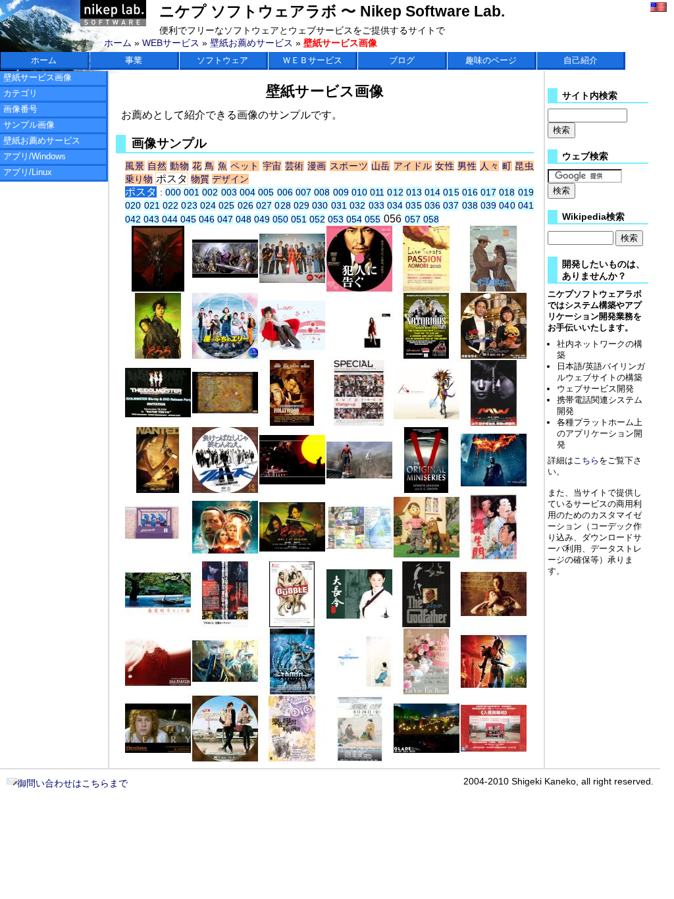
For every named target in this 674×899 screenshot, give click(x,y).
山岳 (380, 166)
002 (210, 192)
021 (152, 205)
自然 (157, 166)
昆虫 (524, 166)
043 (151, 219)
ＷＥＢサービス (312, 60)
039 (488, 205)
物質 (200, 179)
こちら (586, 460)
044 (170, 219)
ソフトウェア (222, 60)
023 (189, 205)
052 (317, 219)
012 (395, 192)
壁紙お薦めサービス (251, 43)
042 (133, 219)
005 (266, 192)
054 (354, 219)
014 (432, 192)
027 (264, 205)
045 (188, 219)
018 (507, 192)
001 (191, 192)
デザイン (230, 179)
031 (339, 205)
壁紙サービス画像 (37, 77)
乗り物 (139, 179)
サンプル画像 (29, 125)
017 (488, 192)
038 (470, 205)
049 (262, 219)
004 (247, 192)
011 (377, 192)
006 (285, 192)
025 (226, 205)
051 (299, 219)
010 (359, 192)
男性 (467, 166)
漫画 (316, 166)
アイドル (413, 166)
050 (280, 219)
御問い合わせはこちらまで (72, 783)
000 (173, 192)
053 (336, 219)
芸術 (294, 166)
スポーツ (349, 166)
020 (133, 205)
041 (526, 205)
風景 (134, 166)
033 (376, 205)
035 (413, 205)
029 (301, 205)
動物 (179, 166)
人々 (489, 166)
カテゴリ (20, 93)
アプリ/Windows (34, 156)
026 (245, 205)
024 (208, 205)
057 (413, 219)
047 (225, 219)
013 (414, 192)
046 (207, 219)
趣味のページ (491, 60)
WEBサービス (170, 43)
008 (322, 192)
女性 (444, 166)
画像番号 (20, 109)
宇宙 (272, 166)
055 (372, 219)
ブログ (402, 60)
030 (320, 205)
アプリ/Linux (27, 172)
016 (470, 192)
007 (303, 192)
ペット (244, 166)
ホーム (118, 43)
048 (243, 219)
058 (431, 219)
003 (229, 192)
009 (341, 192)
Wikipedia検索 (593, 217)
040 (507, 205)
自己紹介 (580, 60)
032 (357, 205)
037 (451, 205)
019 (526, 192)
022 (170, 205)
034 (395, 205)
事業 (133, 60)
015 (451, 192)
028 (282, 205)
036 (432, 205)
